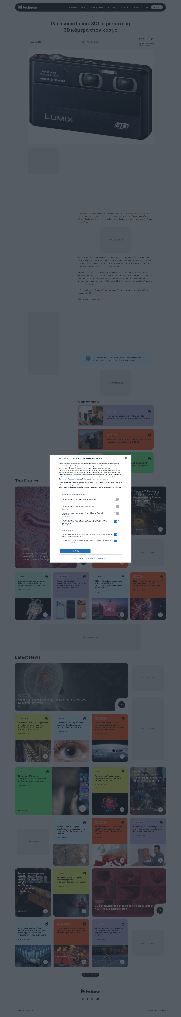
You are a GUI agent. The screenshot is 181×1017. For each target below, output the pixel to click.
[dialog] (90, 509)
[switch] (116, 499)
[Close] (127, 459)
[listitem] (90, 495)
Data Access (90, 558)
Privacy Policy (102, 558)
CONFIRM (75, 551)
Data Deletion (78, 558)
